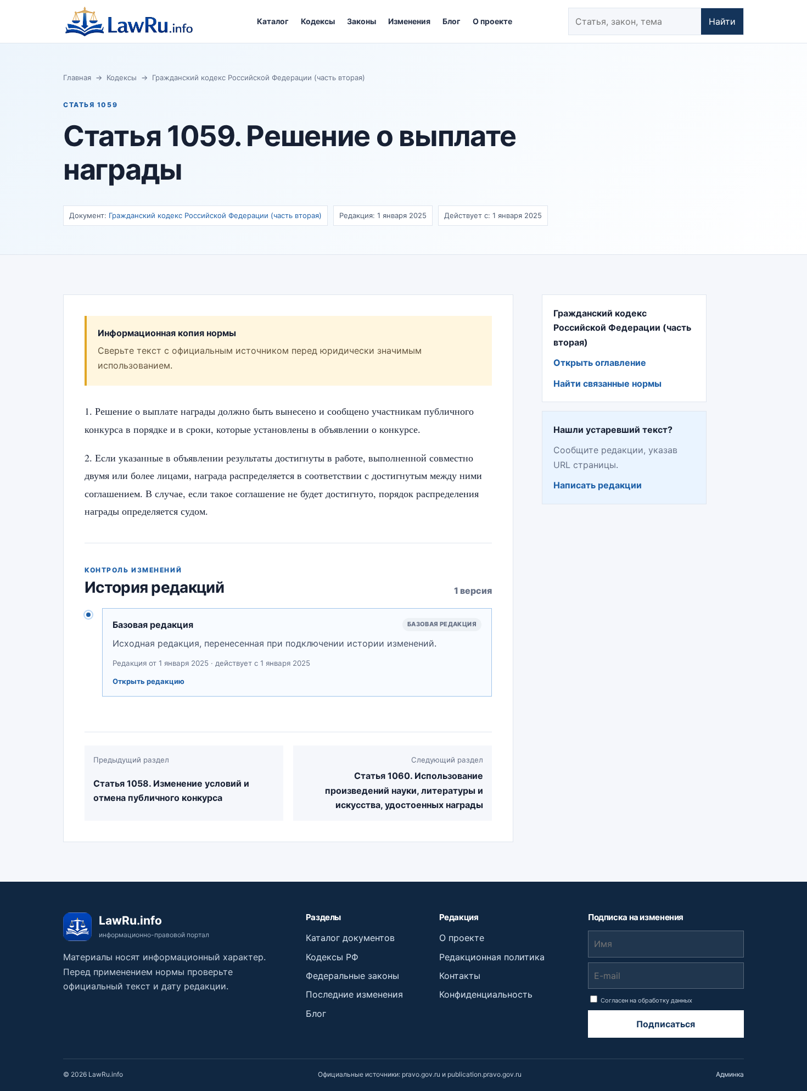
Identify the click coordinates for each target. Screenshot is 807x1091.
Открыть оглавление (599, 362)
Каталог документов (350, 937)
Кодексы (318, 21)
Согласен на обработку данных (645, 1000)
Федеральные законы (352, 975)
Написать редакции (597, 485)
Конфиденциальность (486, 994)
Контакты (459, 975)
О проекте (492, 21)
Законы (361, 21)
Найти (722, 21)
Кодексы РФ (332, 956)
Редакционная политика (492, 956)
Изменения (409, 21)
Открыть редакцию (148, 681)
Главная (77, 77)
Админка (730, 1074)
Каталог (273, 21)
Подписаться (665, 1023)
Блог (451, 21)
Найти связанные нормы (607, 383)
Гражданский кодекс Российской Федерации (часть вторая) (258, 77)
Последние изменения (354, 994)
